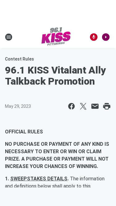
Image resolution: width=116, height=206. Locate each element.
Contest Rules (19, 59)
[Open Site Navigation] (8, 37)
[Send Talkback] (93, 37)
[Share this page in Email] (95, 106)
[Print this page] (106, 106)
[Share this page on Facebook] (71, 106)
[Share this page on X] (83, 106)
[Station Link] (56, 37)
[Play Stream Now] (106, 37)
